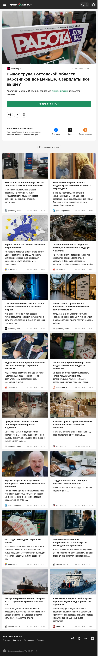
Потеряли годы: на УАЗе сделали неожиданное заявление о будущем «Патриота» (71, 247)
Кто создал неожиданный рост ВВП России (23, 541)
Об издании (29, 640)
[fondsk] (54, 626)
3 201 (91, 328)
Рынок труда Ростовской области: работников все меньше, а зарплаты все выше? (48, 79)
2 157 (43, 564)
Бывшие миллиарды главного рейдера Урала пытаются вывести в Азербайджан (72, 185)
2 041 (91, 626)
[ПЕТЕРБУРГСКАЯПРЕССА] (54, 328)
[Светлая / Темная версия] (84, 4)
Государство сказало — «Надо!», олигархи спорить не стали (70, 482)
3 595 (43, 269)
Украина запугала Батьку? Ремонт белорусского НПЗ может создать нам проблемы (25, 483)
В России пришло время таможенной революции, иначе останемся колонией (72, 424)
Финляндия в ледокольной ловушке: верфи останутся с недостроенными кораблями (72, 601)
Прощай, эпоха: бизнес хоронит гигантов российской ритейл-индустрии (21, 424)
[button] (10, 115)
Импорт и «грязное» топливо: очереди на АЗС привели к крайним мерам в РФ (25, 601)
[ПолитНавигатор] (54, 210)
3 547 (91, 269)
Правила (40, 640)
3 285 (43, 328)
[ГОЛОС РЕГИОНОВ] (54, 564)
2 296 (43, 505)
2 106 (43, 626)
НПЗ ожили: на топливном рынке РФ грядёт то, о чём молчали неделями (24, 184)
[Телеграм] (72, 638)
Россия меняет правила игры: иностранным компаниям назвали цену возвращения (71, 306)
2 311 (91, 446)
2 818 (91, 387)
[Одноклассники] (79, 638)
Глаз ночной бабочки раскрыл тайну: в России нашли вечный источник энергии (24, 306)
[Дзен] (92, 638)
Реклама (6, 640)
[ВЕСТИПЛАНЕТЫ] (54, 387)
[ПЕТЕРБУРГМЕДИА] (6, 210)
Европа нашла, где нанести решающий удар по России (25, 246)
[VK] (85, 638)
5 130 (43, 210)
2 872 (43, 387)
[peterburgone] (6, 328)
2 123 (91, 564)
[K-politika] (6, 269)
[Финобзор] (21, 5)
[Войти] (93, 4)
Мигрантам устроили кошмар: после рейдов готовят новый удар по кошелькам (72, 365)
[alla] (8, 68)
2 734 (43, 446)
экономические (60, 91)
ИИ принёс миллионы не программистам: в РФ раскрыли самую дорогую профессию (70, 542)
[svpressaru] (54, 446)
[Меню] (4, 4)
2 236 (91, 505)
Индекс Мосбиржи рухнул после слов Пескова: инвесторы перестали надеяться (25, 365)
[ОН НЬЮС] (54, 269)
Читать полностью (49, 104)
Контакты (17, 640)
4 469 (91, 210)
